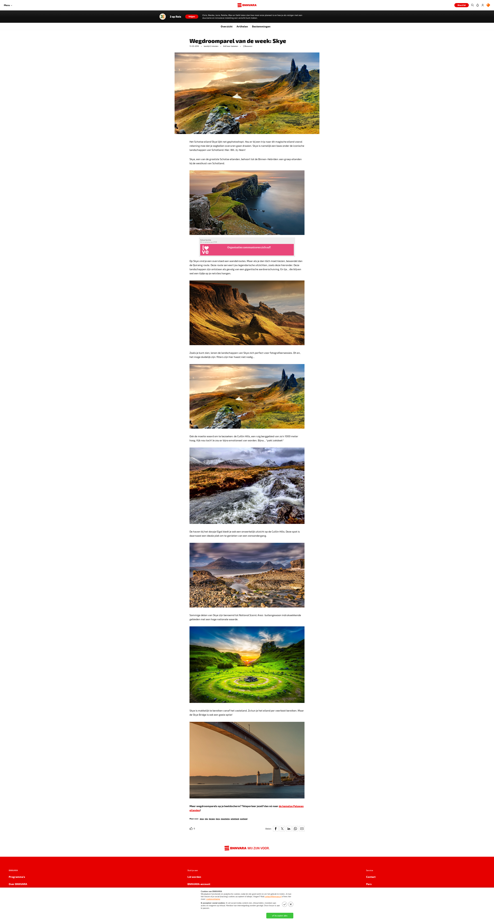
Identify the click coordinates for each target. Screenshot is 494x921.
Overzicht (226, 26)
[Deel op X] (282, 828)
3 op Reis (175, 16)
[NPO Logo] (488, 5)
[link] (202, 818)
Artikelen (242, 26)
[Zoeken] (472, 5)
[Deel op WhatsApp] (295, 828)
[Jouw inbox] (477, 5)
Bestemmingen (261, 26)
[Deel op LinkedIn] (288, 828)
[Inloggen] (482, 5)
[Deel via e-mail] (302, 828)
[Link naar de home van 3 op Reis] (163, 17)
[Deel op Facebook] (275, 828)
